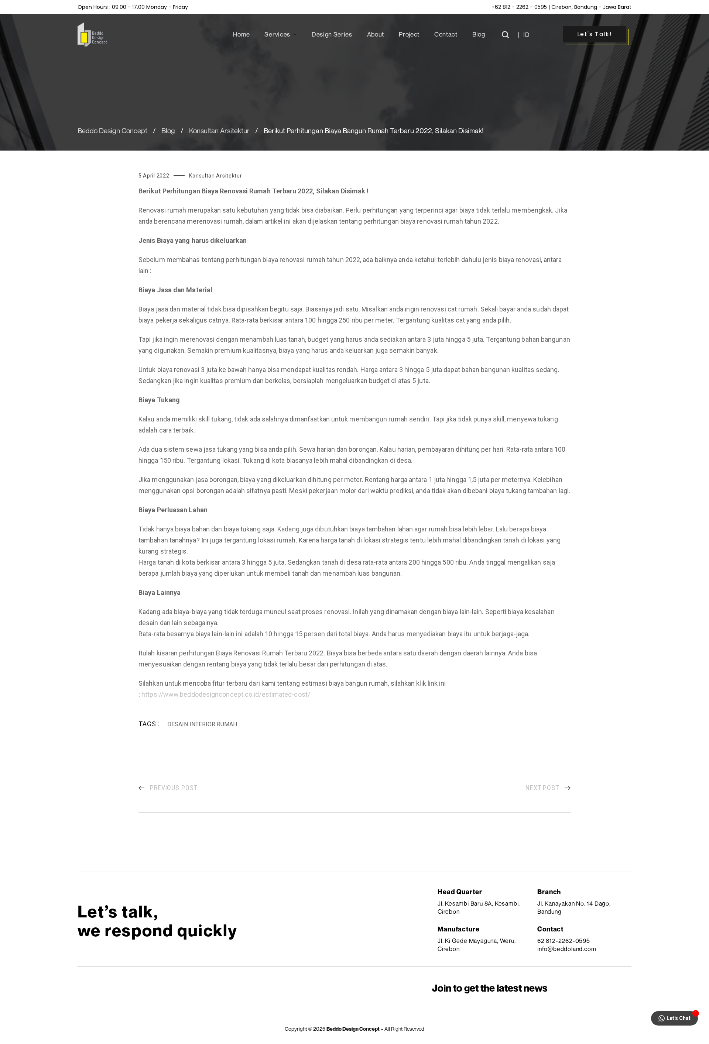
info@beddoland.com (566, 948)
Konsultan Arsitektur (219, 130)
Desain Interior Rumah (202, 724)
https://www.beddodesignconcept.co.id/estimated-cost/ (225, 694)
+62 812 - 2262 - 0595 (519, 7)
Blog (168, 130)
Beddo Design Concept (112, 130)
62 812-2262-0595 (563, 940)
